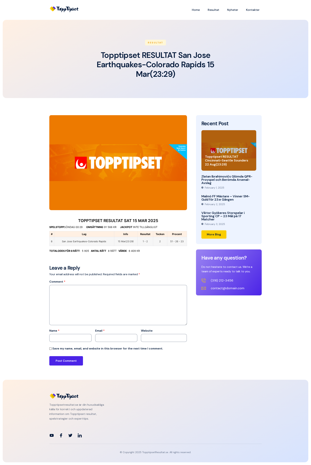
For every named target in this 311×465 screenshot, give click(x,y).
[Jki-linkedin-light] (80, 435)
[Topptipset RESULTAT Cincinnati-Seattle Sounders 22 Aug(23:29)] (228, 150)
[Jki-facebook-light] (61, 435)
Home (196, 10)
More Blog (214, 234)
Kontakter (253, 10)
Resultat (213, 10)
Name (54, 330)
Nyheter (232, 10)
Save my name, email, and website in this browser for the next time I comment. (107, 348)
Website (147, 330)
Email (100, 330)
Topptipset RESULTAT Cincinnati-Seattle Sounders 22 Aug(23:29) (226, 160)
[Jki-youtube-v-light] (52, 435)
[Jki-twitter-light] (70, 435)
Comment (57, 281)
